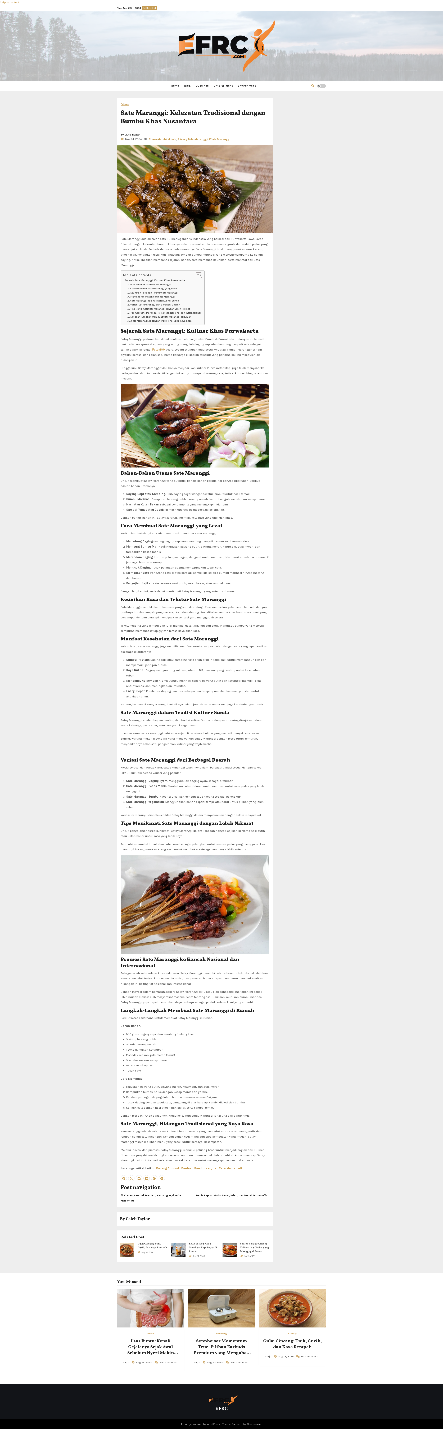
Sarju (126, 1362)
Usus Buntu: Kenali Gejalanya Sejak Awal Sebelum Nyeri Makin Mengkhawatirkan (150, 1350)
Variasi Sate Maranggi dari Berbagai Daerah (155, 304)
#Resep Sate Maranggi (193, 139)
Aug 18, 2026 (147, 1252)
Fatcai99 (158, 349)
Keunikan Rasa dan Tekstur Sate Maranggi (154, 292)
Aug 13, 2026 (199, 1256)
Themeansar (254, 1424)
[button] (313, 86)
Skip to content (9, 2)
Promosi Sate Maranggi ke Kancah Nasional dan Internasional (165, 312)
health (150, 1334)
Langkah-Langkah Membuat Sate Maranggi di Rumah (160, 316)
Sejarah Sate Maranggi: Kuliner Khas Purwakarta (155, 280)
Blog (187, 85)
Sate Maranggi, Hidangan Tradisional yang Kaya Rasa (161, 320)
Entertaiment (223, 85)
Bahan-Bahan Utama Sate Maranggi (150, 284)
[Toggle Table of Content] (197, 275)
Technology (221, 1334)
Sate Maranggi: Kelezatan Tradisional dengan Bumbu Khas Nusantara (193, 117)
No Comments (168, 1362)
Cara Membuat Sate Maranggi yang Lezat (153, 288)
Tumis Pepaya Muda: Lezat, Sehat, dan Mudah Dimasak (230, 1195)
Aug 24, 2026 (144, 1362)
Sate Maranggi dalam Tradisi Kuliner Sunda (154, 300)
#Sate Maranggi (219, 139)
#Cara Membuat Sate (162, 139)
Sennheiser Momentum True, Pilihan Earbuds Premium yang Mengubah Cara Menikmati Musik (221, 1350)
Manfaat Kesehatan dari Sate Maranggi (152, 296)
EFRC (221, 1408)
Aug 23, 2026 (215, 1362)
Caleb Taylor (132, 135)
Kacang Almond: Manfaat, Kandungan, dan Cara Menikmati (199, 1168)
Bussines (202, 85)
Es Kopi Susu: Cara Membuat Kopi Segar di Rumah (203, 1247)
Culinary (125, 104)
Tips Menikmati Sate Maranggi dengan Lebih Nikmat (160, 308)
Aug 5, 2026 (249, 1256)
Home (175, 85)
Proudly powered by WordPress (201, 1424)
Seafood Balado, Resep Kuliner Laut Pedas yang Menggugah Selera (254, 1247)
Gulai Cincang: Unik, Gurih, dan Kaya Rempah (292, 1344)
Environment (247, 85)
